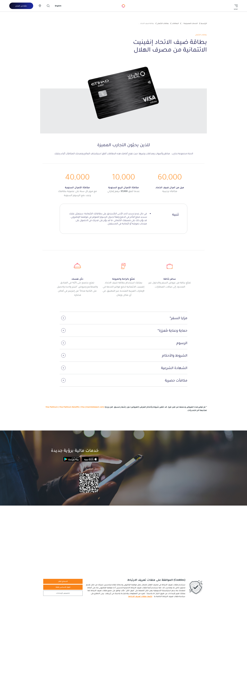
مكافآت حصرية (176, 380)
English (58, 5)
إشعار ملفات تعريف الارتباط (140, 596)
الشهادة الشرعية (174, 367)
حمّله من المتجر (21, 6)
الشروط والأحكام (174, 355)
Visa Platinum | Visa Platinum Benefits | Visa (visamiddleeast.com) (75, 406)
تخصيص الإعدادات (63, 593)
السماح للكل (63, 581)
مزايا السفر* (178, 318)
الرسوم (181, 342)
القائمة (236, 9)
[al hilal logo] (123, 5)
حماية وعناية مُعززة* (172, 330)
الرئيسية (204, 23)
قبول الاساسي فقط (63, 587)
